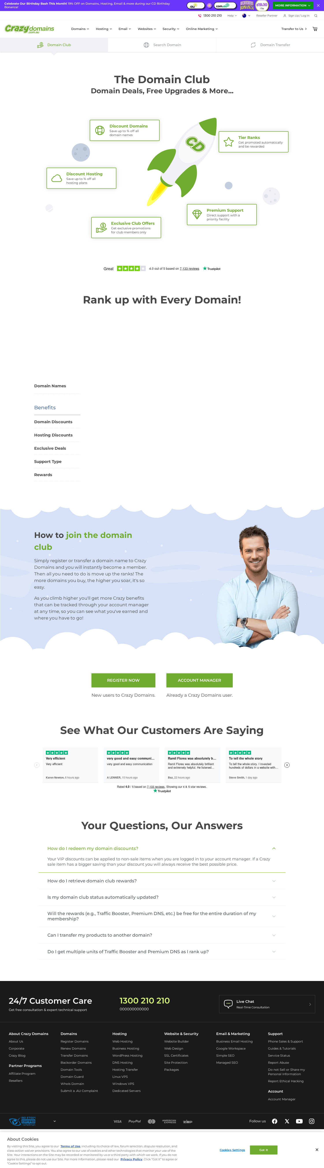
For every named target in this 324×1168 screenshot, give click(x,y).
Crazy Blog (17, 1056)
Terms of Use (70, 1146)
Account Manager (199, 680)
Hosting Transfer (125, 1070)
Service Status (279, 1056)
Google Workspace (231, 1048)
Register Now (123, 680)
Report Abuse (278, 1063)
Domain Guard (72, 1077)
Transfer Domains (74, 1056)
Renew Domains (73, 1048)
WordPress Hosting (127, 1056)
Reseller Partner (266, 15)
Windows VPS (123, 1084)
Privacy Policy (131, 1159)
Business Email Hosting (234, 1041)
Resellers (15, 1081)
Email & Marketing (233, 1034)
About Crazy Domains (28, 1034)
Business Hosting (125, 1048)
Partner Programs (25, 1066)
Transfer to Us (292, 29)
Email (123, 29)
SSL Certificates (176, 1056)
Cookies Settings (232, 1149)
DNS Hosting (122, 1063)
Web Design (173, 1048)
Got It (263, 1149)
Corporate (16, 1048)
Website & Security (181, 1034)
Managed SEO (227, 1063)
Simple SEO (225, 1056)
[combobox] (42, 1121)
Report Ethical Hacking (286, 1081)
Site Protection (176, 1063)
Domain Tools (71, 1070)
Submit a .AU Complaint (79, 1091)
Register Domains (75, 1041)
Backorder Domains (76, 1063)
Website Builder (176, 1041)
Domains (78, 29)
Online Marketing (200, 29)
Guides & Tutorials (282, 1048)
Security (169, 29)
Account (275, 1091)
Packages (171, 1070)
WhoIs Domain (72, 1084)
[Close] (317, 1150)
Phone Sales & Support (285, 1041)
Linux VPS (120, 1077)
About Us (16, 1041)
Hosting (102, 29)
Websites (145, 29)
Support (275, 1034)
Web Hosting (122, 1041)
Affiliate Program (22, 1074)
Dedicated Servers (126, 1091)
